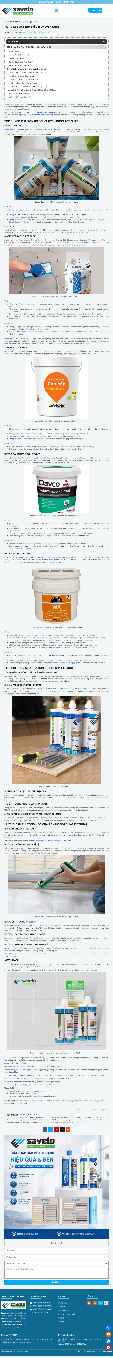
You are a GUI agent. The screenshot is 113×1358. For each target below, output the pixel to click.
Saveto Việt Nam (38, 115)
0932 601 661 (96, 10)
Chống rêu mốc (15, 220)
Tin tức (18, 32)
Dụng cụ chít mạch (12, 1075)
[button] (56, 10)
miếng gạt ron (30, 925)
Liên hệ (61, 1321)
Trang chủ (8, 32)
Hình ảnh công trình (66, 1314)
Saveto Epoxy (9, 129)
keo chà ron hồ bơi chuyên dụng (39, 112)
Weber (6, 351)
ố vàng (57, 640)
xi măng (26, 832)
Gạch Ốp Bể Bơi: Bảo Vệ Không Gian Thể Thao (53, 841)
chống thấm (18, 334)
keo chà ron (37, 458)
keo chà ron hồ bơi (36, 1101)
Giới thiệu (62, 1306)
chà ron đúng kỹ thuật (71, 663)
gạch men (46, 638)
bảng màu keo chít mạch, (21, 1070)
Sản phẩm (62, 1310)
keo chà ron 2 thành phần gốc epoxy (45, 557)
